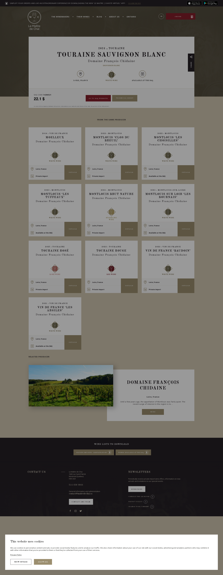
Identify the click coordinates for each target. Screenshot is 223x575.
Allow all (43, 562)
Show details (20, 562)
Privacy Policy (16, 555)
